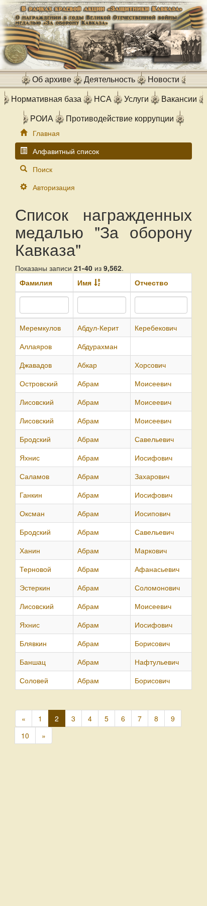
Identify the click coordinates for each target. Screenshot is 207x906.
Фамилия (36, 282)
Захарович (152, 476)
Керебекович (156, 328)
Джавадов (36, 365)
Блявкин (33, 643)
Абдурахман (97, 346)
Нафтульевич (157, 662)
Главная (46, 133)
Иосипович (152, 513)
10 (25, 735)
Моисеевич (153, 383)
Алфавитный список (66, 151)
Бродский (35, 439)
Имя (84, 282)
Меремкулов (40, 328)
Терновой (35, 569)
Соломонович (157, 587)
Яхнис (30, 457)
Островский (39, 383)
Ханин (30, 550)
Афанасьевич (157, 569)
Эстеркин (35, 587)
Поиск (42, 169)
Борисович (152, 643)
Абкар (87, 365)
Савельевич (154, 439)
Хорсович (150, 365)
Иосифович (153, 457)
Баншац (33, 662)
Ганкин (31, 495)
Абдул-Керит (98, 328)
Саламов (34, 476)
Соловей (34, 680)
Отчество (151, 282)
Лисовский (37, 402)
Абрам (88, 383)
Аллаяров (36, 346)
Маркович (151, 550)
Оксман (32, 513)
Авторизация (54, 187)
